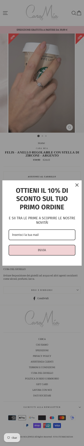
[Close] (77, 185)
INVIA (42, 250)
